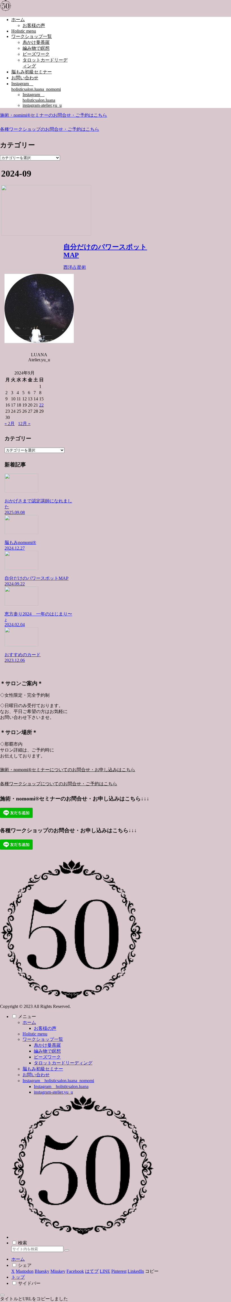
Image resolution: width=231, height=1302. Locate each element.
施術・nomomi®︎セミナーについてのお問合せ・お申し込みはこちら (67, 769)
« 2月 (10, 423)
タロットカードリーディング (63, 1062)
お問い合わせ (36, 1074)
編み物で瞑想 (47, 1051)
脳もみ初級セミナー (43, 1068)
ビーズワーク (47, 1057)
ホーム (29, 1022)
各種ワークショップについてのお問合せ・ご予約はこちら (58, 783)
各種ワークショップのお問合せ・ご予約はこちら (49, 129)
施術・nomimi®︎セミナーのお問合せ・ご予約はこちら (53, 115)
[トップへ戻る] (2, 1295)
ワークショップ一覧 (43, 1039)
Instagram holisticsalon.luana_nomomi (58, 1080)
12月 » (24, 423)
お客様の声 (45, 1028)
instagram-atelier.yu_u (53, 1092)
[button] (67, 1250)
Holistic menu (35, 1034)
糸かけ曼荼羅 (47, 1045)
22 (41, 405)
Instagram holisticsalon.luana (61, 1086)
